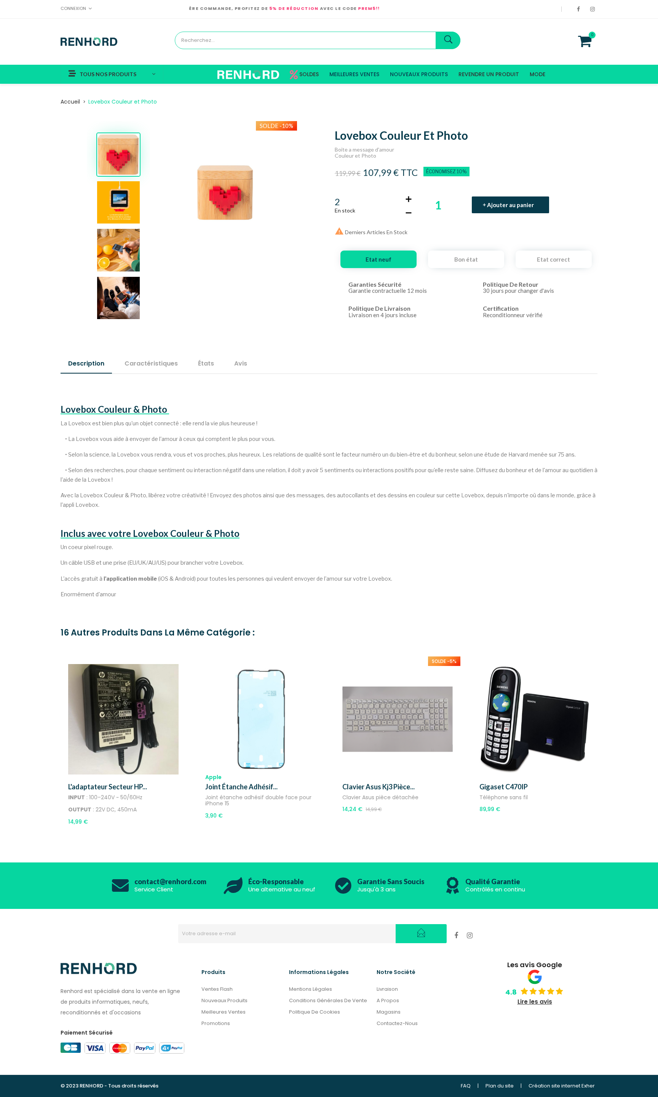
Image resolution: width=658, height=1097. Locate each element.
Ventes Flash (217, 989)
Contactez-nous (397, 1023)
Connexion (73, 8)
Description (86, 363)
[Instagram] (593, 9)
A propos (388, 1000)
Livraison (387, 989)
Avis (240, 363)
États (206, 363)
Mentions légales (310, 989)
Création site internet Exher (562, 1085)
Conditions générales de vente (328, 1000)
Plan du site (500, 1085)
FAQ (466, 1085)
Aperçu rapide (132, 772)
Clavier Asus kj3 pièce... (378, 786)
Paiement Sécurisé (87, 1032)
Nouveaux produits (224, 1000)
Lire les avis (534, 1002)
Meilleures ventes (223, 1012)
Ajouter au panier (510, 204)
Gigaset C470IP (503, 786)
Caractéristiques (151, 363)
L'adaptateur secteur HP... (107, 786)
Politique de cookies (314, 1012)
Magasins (389, 1012)
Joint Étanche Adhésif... (241, 786)
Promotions (215, 1023)
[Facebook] (580, 9)
